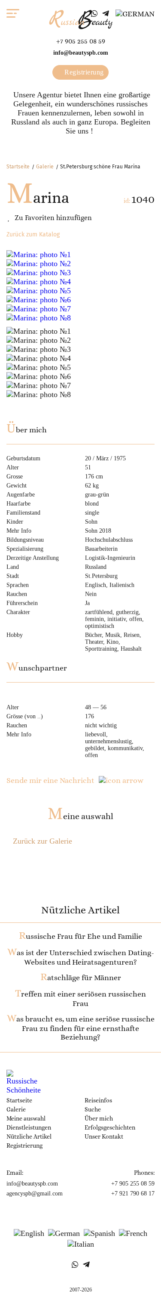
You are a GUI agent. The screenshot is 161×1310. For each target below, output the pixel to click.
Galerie (45, 167)
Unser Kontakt (104, 1136)
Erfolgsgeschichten (110, 1127)
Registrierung (83, 72)
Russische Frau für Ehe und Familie (80, 936)
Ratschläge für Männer (80, 977)
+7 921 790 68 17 (133, 1193)
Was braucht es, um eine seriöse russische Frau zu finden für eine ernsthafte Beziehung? (81, 1028)
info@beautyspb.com (80, 53)
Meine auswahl (80, 816)
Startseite (18, 167)
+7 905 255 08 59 (80, 41)
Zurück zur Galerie (42, 841)
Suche (93, 1109)
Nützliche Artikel (29, 1136)
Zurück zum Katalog (33, 234)
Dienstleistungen (28, 1127)
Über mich (99, 1118)
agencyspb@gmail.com (34, 1193)
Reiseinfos (98, 1100)
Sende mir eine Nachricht (50, 780)
